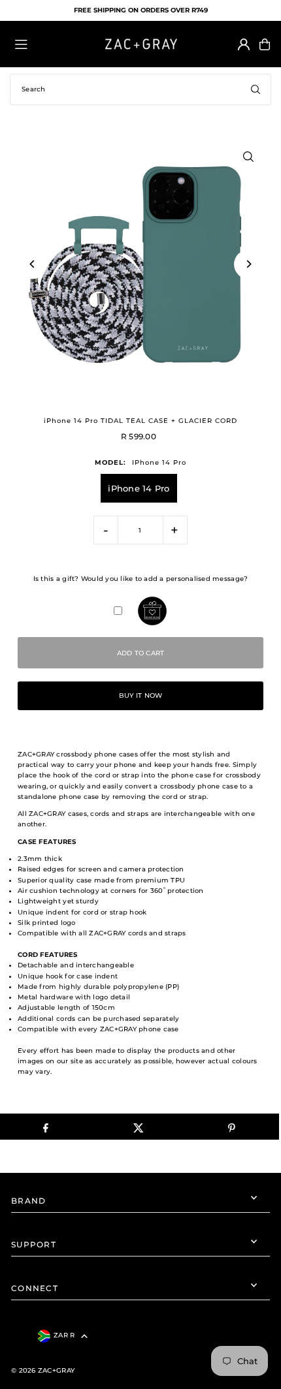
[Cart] (264, 44)
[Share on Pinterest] (231, 1127)
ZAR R (64, 1335)
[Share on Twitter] (139, 1127)
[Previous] (32, 264)
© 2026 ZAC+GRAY (42, 1370)
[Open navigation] (52, 43)
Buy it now (141, 695)
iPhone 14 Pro (138, 488)
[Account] (244, 44)
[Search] (255, 89)
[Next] (248, 264)
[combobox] (140, 89)
